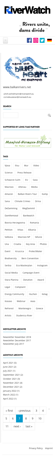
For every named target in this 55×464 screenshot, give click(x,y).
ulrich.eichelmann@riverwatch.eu (19, 94)
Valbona (9, 236)
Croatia (17, 244)
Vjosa (7, 165)
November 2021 (11, 382)
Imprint (49, 448)
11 (7, 426)
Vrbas (20, 229)
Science (9, 172)
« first (9, 410)
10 (39, 418)
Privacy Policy (36, 448)
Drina (38, 201)
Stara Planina (11, 279)
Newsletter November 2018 (17, 337)
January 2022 (9, 390)
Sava (35, 179)
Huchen (33, 294)
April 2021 (8, 362)
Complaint (20, 287)
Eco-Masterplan (24, 265)
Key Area (30, 244)
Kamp (45, 193)
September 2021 (11, 374)
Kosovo (8, 301)
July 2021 (7, 370)
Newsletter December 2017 (17, 340)
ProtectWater (35, 251)
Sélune (38, 236)
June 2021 (8, 366)
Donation (28, 279)
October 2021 (10, 378)
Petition (9, 229)
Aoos (32, 301)
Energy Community (14, 294)
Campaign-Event (31, 272)
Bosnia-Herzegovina (15, 222)
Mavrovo (9, 186)
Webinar (21, 301)
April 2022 (8, 398)
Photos (43, 244)
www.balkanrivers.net (17, 87)
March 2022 (9, 394)
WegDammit (28, 208)
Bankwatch (28, 215)
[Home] (27, 10)
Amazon (9, 193)
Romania (34, 222)
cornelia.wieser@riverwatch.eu (17, 97)
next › (17, 426)
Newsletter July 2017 (13, 343)
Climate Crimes (22, 201)
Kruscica (19, 251)
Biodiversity (11, 258)
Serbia (8, 265)
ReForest (9, 308)
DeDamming (11, 208)
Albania (32, 229)
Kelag (45, 294)
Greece (39, 308)
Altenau (22, 186)
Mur (26, 165)
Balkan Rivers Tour (27, 193)
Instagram (42, 265)
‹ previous (24, 410)
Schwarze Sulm (12, 179)
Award (40, 279)
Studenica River (24, 315)
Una (7, 244)
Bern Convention (30, 258)
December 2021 (11, 386)
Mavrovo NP (24, 236)
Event (7, 251)
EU (26, 179)
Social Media (11, 272)
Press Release (24, 172)
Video (36, 165)
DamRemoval (11, 215)
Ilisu (17, 165)
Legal (7, 287)
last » (29, 426)
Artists (8, 315)
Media (34, 186)
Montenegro (24, 308)
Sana (7, 201)
